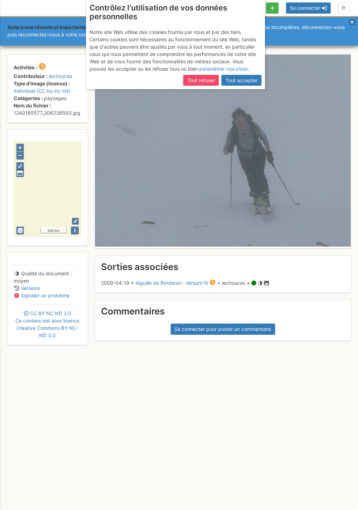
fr (343, 8)
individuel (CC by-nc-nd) (42, 91)
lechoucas (60, 76)
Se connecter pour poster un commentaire (222, 329)
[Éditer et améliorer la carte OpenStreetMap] (75, 221)
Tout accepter (241, 80)
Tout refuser (201, 80)
